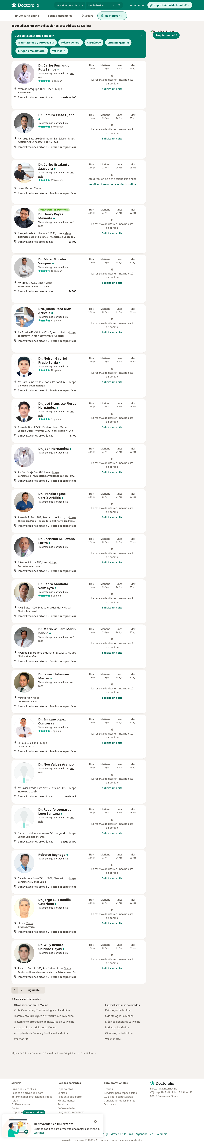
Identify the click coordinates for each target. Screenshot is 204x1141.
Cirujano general (118, 42)
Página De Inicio (20, 1053)
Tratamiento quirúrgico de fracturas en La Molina (44, 1016)
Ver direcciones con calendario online (112, 184)
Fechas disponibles (60, 15)
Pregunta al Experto (70, 1096)
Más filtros (113, 15)
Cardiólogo (94, 42)
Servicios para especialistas (120, 1093)
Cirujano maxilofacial (31, 51)
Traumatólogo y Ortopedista (36, 42)
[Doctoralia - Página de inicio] (31, 5)
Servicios (37, 1053)
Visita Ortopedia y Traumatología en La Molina (42, 1010)
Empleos (27, 1112)
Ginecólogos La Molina (119, 1033)
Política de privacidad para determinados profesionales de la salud (31, 1096)
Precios (108, 1089)
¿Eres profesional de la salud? (168, 5)
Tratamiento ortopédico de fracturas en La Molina (44, 1021)
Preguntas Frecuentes (71, 1112)
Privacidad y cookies (23, 1089)
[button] (141, 36)
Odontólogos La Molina (119, 1016)
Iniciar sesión (137, 5)
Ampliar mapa (165, 35)
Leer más (38, 1132)
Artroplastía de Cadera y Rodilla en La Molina (41, 1033)
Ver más (57, 51)
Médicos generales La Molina (122, 1021)
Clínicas (62, 1093)
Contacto (16, 1108)
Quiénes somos (20, 1104)
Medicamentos (67, 1100)
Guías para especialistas (118, 1096)
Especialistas (65, 1089)
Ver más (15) (21, 1039)
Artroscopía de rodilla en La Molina (35, 1027)
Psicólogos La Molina (118, 1010)
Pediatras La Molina (117, 1027)
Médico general (70, 42)
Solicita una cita (112, 89)
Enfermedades (66, 1108)
